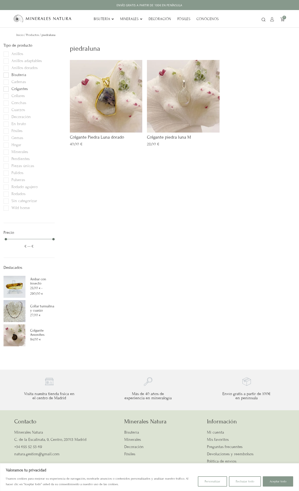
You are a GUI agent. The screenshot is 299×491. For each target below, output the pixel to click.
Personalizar (212, 481)
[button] (263, 20)
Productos (32, 35)
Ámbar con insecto (38, 281)
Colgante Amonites (37, 332)
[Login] (272, 20)
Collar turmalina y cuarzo (42, 308)
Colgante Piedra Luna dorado (97, 137)
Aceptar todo (278, 481)
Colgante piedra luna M (169, 137)
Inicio (20, 35)
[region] (149, 477)
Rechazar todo (245, 481)
